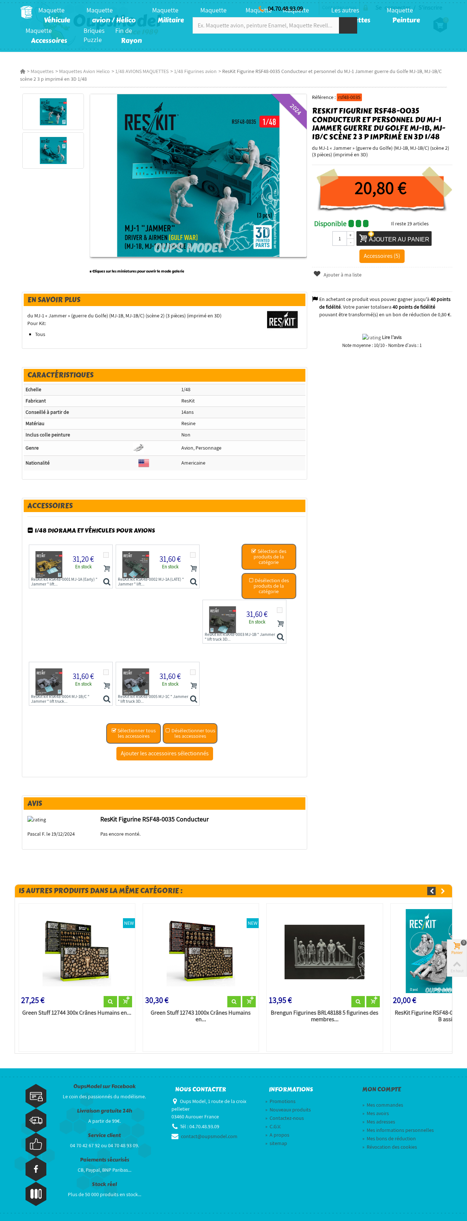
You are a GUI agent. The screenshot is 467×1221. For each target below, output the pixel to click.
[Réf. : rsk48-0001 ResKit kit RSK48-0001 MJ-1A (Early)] (107, 582)
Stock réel (104, 1184)
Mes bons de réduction (389, 1138)
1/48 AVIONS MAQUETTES (142, 71)
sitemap (276, 1143)
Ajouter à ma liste (342, 274)
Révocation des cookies (389, 1147)
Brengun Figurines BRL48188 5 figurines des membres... (324, 1016)
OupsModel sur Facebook (104, 1086)
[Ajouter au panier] (107, 568)
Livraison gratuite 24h (104, 1111)
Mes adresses (378, 1121)
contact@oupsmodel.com (209, 1136)
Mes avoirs (375, 1113)
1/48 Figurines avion (195, 71)
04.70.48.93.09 (285, 8)
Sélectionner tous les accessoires (136, 733)
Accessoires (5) (382, 256)
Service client (104, 1135)
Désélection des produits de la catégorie (271, 586)
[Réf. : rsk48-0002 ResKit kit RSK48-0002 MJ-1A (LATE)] (193, 582)
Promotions (280, 1101)
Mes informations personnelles (398, 1130)
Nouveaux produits (288, 1109)
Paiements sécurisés (104, 1160)
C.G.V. (273, 1126)
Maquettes (42, 71)
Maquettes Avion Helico (84, 71)
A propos (277, 1135)
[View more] (110, 1002)
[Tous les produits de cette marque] (282, 319)
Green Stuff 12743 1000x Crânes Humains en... (201, 1016)
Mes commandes (382, 1105)
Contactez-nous (284, 1118)
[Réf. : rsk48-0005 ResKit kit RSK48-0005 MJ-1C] (193, 699)
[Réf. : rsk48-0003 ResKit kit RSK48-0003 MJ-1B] (280, 637)
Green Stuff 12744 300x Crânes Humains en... (76, 1013)
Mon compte (381, 1089)
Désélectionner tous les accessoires (192, 733)
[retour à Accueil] (22, 71)
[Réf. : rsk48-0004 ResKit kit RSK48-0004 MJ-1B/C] (107, 699)
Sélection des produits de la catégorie (270, 556)
